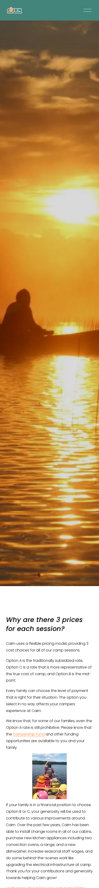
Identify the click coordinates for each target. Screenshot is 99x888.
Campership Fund (29, 734)
